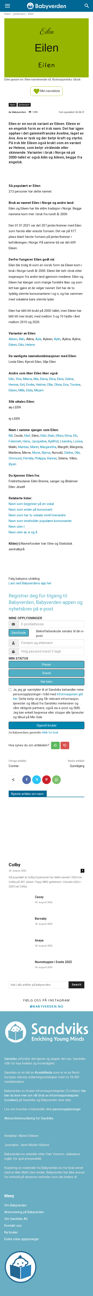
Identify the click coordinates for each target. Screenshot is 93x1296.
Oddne (68, 453)
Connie (14, 766)
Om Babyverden (15, 1205)
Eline (60, 379)
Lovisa (77, 441)
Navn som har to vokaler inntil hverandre (37, 515)
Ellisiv (59, 436)
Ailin (22, 339)
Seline (69, 379)
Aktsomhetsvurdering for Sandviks (28, 1118)
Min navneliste (50, 90)
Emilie (30, 385)
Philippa (40, 458)
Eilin (21, 345)
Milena (27, 379)
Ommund (15, 458)
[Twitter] (36, 779)
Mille (21, 390)
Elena (44, 379)
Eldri (43, 436)
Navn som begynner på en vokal (31, 504)
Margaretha (48, 447)
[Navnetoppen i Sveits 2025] (20, 966)
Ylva (18, 379)
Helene (30, 345)
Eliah (51, 436)
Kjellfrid (53, 441)
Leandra (66, 441)
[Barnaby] (20, 923)
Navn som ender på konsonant (30, 510)
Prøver (46, 664)
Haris (26, 441)
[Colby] (46, 830)
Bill (11, 436)
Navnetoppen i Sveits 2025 (53, 962)
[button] (7, 6)
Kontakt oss (13, 1226)
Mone (36, 453)
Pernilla (28, 458)
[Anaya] (20, 945)
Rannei (52, 458)
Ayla (38, 339)
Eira (65, 385)
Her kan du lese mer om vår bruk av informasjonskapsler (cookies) (45, 1095)
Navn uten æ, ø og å (23, 532)
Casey (39, 897)
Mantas (23, 447)
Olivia (58, 385)
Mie (36, 379)
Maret (34, 447)
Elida (29, 390)
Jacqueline (39, 441)
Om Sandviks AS (16, 1219)
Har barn (46, 681)
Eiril (22, 385)
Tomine (75, 385)
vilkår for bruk (50, 732)
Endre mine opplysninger (21, 1239)
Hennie (13, 385)
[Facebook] (26, 779)
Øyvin (12, 464)
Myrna (46, 453)
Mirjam (39, 390)
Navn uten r (17, 527)
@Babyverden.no (47, 1006)
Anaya (39, 940)
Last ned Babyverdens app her (30, 583)
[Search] (87, 6)
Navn (7, 14)
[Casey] (20, 901)
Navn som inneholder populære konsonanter (40, 521)
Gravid (46, 673)
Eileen (13, 345)
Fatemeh (15, 441)
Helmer (41, 385)
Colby (15, 864)
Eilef (27, 436)
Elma (68, 436)
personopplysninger (66, 1109)
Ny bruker (11, 1232)
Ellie (50, 385)
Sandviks (10, 1059)
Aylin (57, 339)
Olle (77, 453)
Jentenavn (19, 14)
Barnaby (40, 918)
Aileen (13, 339)
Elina (52, 379)
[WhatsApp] (56, 779)
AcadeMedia (44, 1072)
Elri (75, 436)
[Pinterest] (46, 779)
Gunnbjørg (77, 766)
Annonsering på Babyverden (24, 1212)
